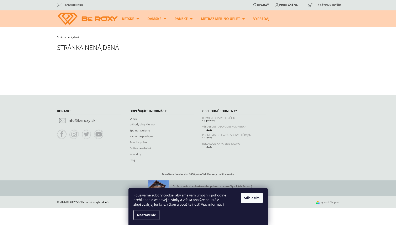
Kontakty (135, 154)
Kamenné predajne (141, 136)
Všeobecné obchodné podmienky (224, 126)
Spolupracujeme (140, 130)
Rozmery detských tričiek (218, 118)
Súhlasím (252, 198)
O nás (133, 118)
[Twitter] (86, 134)
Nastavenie (146, 215)
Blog (132, 160)
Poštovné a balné (140, 148)
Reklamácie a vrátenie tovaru (221, 143)
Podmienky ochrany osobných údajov (226, 135)
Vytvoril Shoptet (330, 202)
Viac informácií (212, 204)
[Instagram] (74, 134)
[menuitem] (130, 18)
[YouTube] (99, 134)
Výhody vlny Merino (142, 124)
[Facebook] (62, 134)
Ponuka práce (138, 142)
